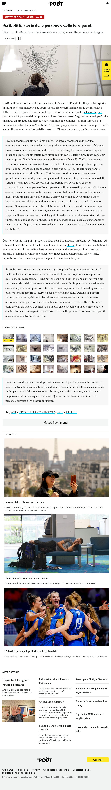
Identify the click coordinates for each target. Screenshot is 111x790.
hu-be (60, 412)
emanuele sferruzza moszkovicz (37, 412)
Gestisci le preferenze (56, 769)
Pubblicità (22, 769)
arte (13, 412)
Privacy (35, 769)
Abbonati (98, 759)
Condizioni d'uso (81, 769)
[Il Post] (55, 3)
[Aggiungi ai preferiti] (19, 38)
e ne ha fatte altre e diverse (58, 116)
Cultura (7, 10)
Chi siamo (7, 769)
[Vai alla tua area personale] (107, 3)
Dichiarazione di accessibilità (18, 772)
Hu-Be (70, 245)
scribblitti (71, 412)
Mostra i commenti (56, 422)
